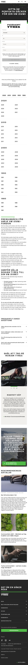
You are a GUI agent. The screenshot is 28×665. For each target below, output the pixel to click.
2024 (2, 108)
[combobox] (14, 32)
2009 (2, 152)
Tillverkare (4, 29)
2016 (16, 130)
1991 (2, 192)
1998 (16, 177)
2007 (2, 155)
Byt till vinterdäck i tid (9, 495)
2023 (16, 108)
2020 (4, 95)
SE (18, 1)
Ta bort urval (14, 63)
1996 (16, 181)
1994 (16, 184)
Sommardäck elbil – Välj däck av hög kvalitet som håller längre (13, 535)
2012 (16, 137)
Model (3, 41)
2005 (2, 159)
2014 (16, 134)
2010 (9, 95)
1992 (16, 188)
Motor (3, 47)
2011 (2, 141)
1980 (24, 95)
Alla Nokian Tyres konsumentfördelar (15, 416)
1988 (16, 202)
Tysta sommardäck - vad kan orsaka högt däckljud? (13, 566)
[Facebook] (2, 640)
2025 (16, 104)
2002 (16, 163)
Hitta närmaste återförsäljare (11, 463)
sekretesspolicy (19, 70)
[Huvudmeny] (25, 1)
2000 (14, 95)
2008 (16, 152)
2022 (2, 112)
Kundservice (4, 617)
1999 (2, 177)
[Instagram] (6, 640)
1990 (19, 95)
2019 (2, 126)
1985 (2, 210)
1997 (2, 181)
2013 (2, 137)
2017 (2, 130)
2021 (16, 112)
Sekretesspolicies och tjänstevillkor (8, 651)
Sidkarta (3, 654)
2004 (16, 159)
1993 (2, 188)
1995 (2, 184)
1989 (2, 202)
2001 (2, 166)
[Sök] (22, 1)
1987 (2, 206)
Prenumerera (14, 630)
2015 (2, 134)
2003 (2, 163)
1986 (16, 206)
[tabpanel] (14, 50)
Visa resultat (15, 59)
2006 (16, 155)
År (2, 35)
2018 (16, 126)
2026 (2, 104)
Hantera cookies (4, 657)
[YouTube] (9, 640)
